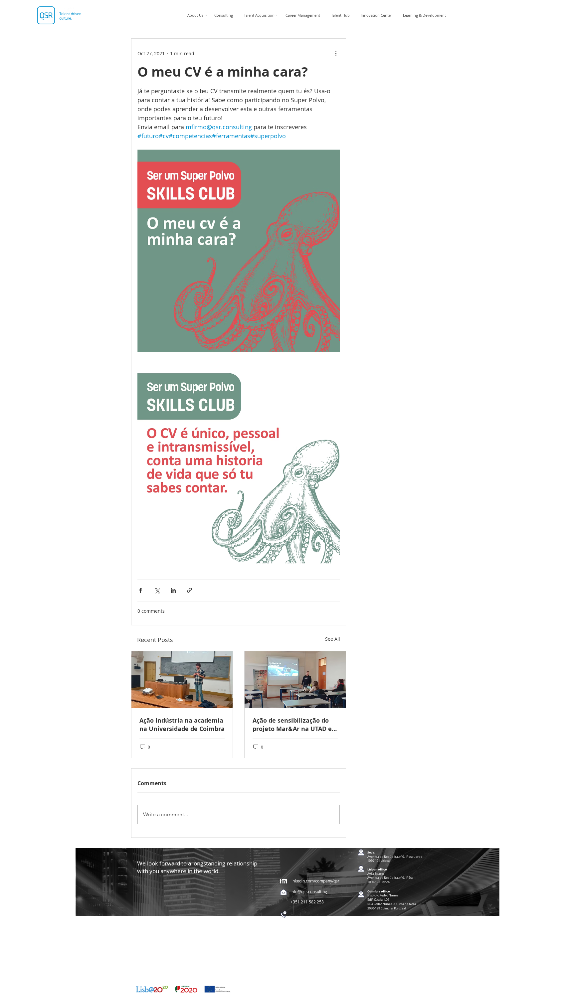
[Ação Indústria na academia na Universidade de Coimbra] (182, 679)
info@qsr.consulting (308, 891)
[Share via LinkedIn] (173, 590)
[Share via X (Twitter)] (157, 590)
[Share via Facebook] (140, 590)
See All (332, 639)
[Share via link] (189, 590)
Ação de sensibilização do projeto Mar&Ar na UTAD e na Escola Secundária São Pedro (292, 724)
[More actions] (336, 53)
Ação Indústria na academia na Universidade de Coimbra (182, 724)
